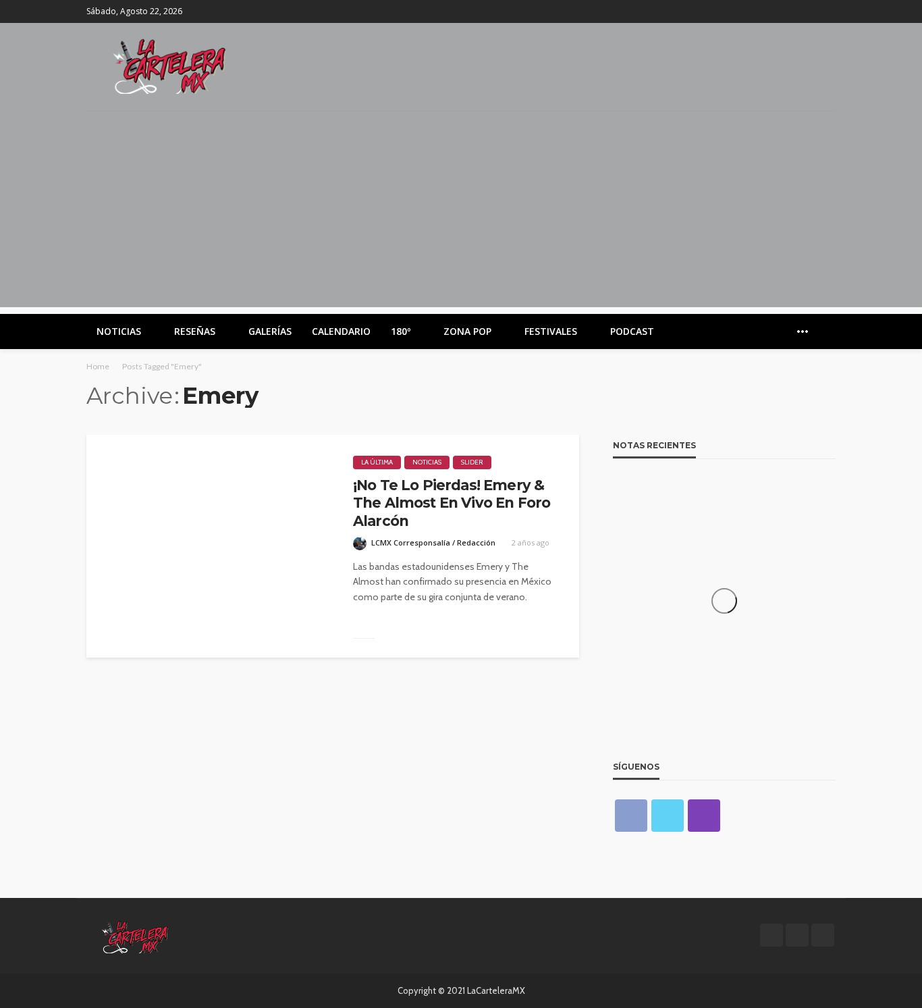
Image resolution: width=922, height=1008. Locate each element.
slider (472, 462)
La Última (377, 462)
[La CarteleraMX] (169, 65)
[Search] (824, 331)
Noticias (119, 331)
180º (400, 331)
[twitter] (809, 11)
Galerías (270, 331)
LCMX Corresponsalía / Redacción (433, 542)
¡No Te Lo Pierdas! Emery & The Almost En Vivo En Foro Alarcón (451, 503)
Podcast (632, 331)
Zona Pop (467, 331)
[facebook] (792, 11)
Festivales (550, 331)
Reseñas (194, 331)
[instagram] (827, 11)
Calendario (341, 331)
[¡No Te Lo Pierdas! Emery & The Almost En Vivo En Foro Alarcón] (209, 546)
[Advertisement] (461, 212)
